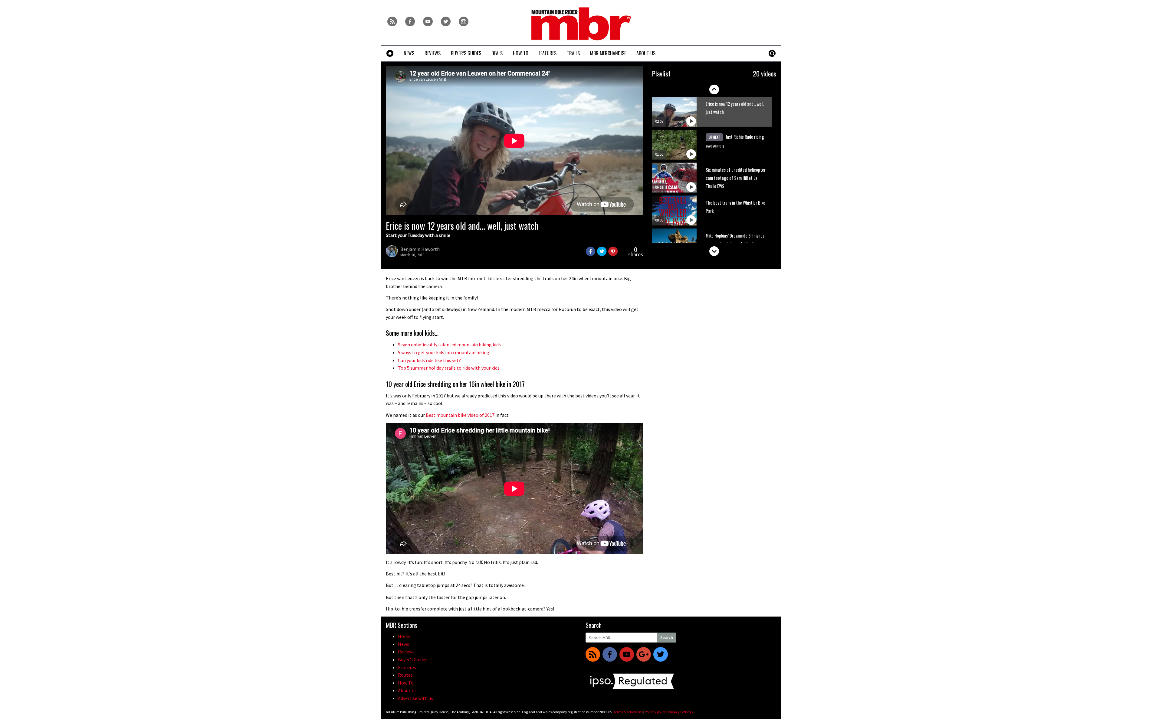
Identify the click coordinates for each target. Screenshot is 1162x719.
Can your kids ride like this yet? (429, 360)
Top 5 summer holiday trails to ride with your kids (449, 368)
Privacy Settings (680, 712)
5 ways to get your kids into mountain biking (443, 352)
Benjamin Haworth (420, 249)
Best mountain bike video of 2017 (460, 415)
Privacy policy (655, 712)
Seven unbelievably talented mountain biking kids (449, 345)
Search (666, 637)
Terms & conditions (628, 712)
